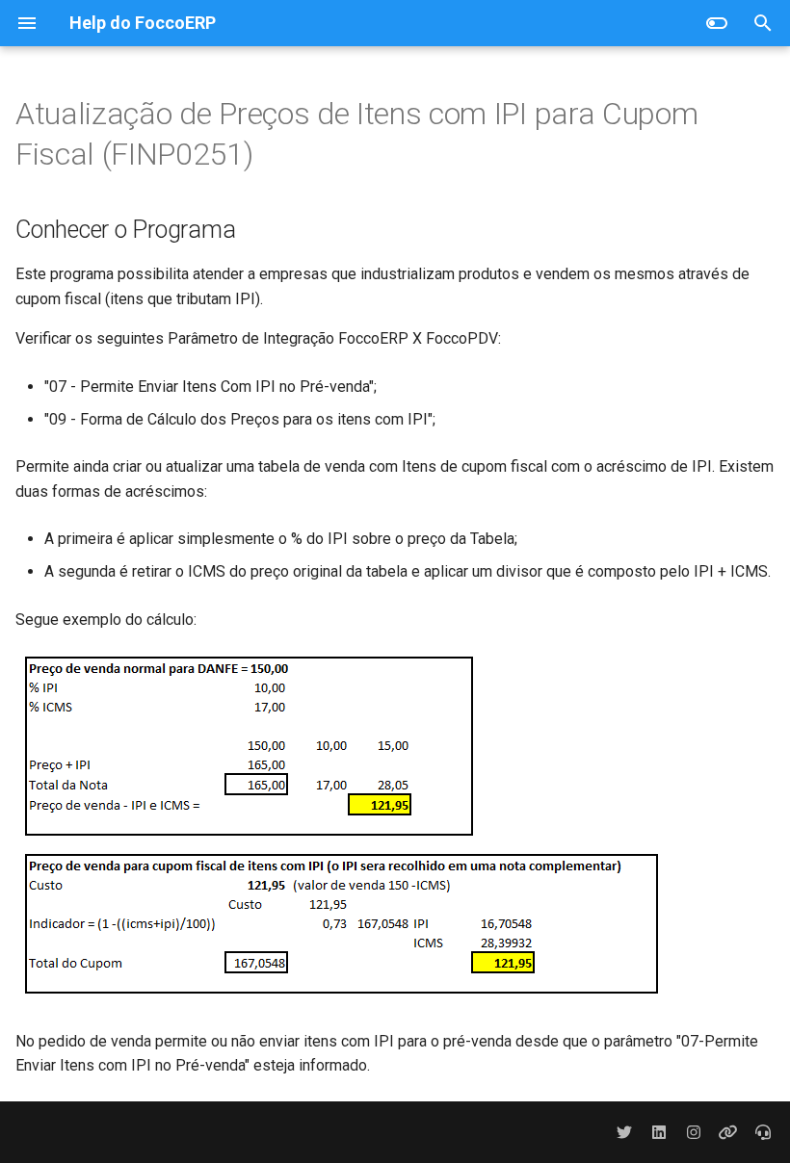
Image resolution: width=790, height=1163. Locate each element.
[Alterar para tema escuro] (717, 23)
